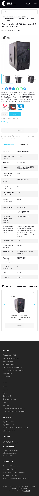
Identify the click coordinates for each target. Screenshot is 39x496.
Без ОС (5, 121)
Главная (5, 17)
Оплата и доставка (9, 399)
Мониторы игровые (10, 475)
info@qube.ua (10, 431)
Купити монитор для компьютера (14, 472)
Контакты (6, 405)
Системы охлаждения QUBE (12, 367)
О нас (5, 387)
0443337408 (10, 425)
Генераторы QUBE (9, 355)
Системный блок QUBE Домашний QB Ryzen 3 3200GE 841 (19, 317)
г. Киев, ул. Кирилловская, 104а (17, 428)
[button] (4, 304)
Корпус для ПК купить (10, 469)
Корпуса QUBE (8, 361)
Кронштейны (7, 373)
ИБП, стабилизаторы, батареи (13, 370)
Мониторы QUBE (9, 364)
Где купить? (7, 396)
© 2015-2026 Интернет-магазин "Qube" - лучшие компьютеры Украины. (19, 487)
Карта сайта (7, 376)
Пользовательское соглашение (14, 411)
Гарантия (6, 402)
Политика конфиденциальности (14, 408)
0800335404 (33, 4)
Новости (6, 390)
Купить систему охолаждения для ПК (16, 478)
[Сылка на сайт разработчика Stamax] (27, 490)
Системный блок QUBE (17, 17)
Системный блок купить (11, 466)
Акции (5, 393)
